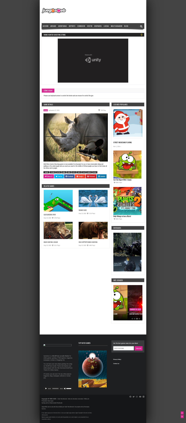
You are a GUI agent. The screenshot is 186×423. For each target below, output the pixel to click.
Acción (45, 26)
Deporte (72, 26)
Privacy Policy (117, 359)
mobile (94, 172)
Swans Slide (83, 210)
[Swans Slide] (93, 198)
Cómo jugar (48, 90)
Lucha (106, 26)
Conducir (81, 26)
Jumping (89, 172)
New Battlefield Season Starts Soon (127, 314)
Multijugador (116, 26)
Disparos (98, 26)
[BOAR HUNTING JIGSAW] (58, 230)
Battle (74, 172)
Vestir (89, 26)
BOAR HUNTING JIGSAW (51, 242)
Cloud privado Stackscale (56, 403)
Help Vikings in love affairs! (122, 216)
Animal (63, 172)
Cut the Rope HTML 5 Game (122, 179)
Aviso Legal (50, 401)
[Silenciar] (65, 389)
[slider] (69, 388)
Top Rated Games (84, 343)
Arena (69, 172)
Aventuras (62, 26)
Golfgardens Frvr (50, 214)
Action (58, 172)
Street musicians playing (122, 142)
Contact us (116, 363)
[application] (58, 388)
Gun (84, 172)
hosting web (45, 403)
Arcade (53, 26)
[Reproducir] (46, 389)
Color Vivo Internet (62, 399)
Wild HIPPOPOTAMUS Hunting (88, 242)
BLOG (126, 26)
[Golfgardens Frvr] (58, 201)
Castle (79, 172)
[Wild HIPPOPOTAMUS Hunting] (93, 230)
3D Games (53, 172)
